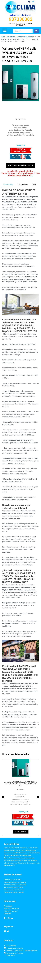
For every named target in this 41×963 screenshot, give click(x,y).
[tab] (8, 184)
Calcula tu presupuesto (20, 165)
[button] (4, 30)
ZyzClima (8, 918)
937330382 (20, 19)
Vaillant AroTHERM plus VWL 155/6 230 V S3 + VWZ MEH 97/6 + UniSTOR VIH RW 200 (20, 783)
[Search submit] (36, 31)
